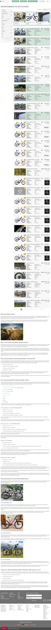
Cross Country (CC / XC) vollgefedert (8, 387)
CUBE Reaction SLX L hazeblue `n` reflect (35, 187)
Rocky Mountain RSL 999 (31, 281)
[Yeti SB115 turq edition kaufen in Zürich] (20, 60)
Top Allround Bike (30, 66)
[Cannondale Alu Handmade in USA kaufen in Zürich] (20, 88)
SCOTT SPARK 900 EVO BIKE (32, 28)
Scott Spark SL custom (42, 22)
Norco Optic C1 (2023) (31, 122)
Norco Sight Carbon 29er (31, 168)
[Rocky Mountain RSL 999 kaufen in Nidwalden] (20, 284)
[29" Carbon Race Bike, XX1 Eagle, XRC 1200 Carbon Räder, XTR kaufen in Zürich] (20, 106)
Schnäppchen (19, 607)
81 (40, 309)
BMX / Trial (27, 607)
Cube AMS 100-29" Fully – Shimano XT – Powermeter (38, 94)
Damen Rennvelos (11, 608)
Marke (2, 27)
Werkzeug (44, 615)
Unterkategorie (4, 13)
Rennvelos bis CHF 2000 (12, 606)
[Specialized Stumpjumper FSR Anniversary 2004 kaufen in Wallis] (20, 294)
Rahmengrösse (4, 20)
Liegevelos (27, 608)
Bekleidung (44, 611)
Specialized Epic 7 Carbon (32, 47)
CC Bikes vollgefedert (3, 606)
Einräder (27, 610)
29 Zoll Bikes (5, 396)
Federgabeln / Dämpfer (46, 607)
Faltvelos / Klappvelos (29, 609)
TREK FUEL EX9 (29, 75)
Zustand (3, 24)
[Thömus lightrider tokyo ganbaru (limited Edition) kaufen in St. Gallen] (20, 303)
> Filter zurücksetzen (9, 40)
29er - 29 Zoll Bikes (3, 611)
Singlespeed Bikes (20, 609)
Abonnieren (34, 600)
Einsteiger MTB (3, 609)
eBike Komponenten (45, 618)
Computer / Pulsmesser (46, 612)
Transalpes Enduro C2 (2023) (32, 159)
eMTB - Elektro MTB (37, 607)
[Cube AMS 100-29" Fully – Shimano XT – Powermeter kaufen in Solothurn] (20, 97)
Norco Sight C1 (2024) (31, 140)
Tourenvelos (19, 606)
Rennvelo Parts (45, 610)
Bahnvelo (27, 611)
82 (42, 309)
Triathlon (10, 607)
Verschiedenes (45, 614)
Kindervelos (19, 608)
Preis (2, 17)
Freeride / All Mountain (3, 608)
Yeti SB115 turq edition (31, 57)
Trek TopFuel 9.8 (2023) (31, 131)
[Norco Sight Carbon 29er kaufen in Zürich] (20, 171)
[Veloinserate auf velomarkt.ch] (2, 1)
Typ (2, 34)
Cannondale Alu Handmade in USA (34, 85)
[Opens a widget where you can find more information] (4, 628)
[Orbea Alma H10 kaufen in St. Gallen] (20, 266)
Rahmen (10, 609)
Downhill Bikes (5, 389)
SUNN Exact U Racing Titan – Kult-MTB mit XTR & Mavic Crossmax (23, 22)
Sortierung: (39, 9)
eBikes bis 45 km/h (37, 606)
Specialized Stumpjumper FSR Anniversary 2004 (37, 291)
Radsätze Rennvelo (45, 606)
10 (36, 309)
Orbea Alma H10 (30, 263)
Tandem (27, 606)
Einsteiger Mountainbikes (7, 394)
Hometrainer (44, 616)
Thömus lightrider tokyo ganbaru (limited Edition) (37, 300)
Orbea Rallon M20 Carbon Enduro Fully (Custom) (33, 22)
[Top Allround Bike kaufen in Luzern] (20, 69)
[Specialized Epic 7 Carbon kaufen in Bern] (20, 50)
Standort (3, 31)
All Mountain (5, 391)
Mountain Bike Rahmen (4, 610)
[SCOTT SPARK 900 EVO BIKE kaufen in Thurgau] (20, 31)
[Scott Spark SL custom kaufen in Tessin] (20, 115)
